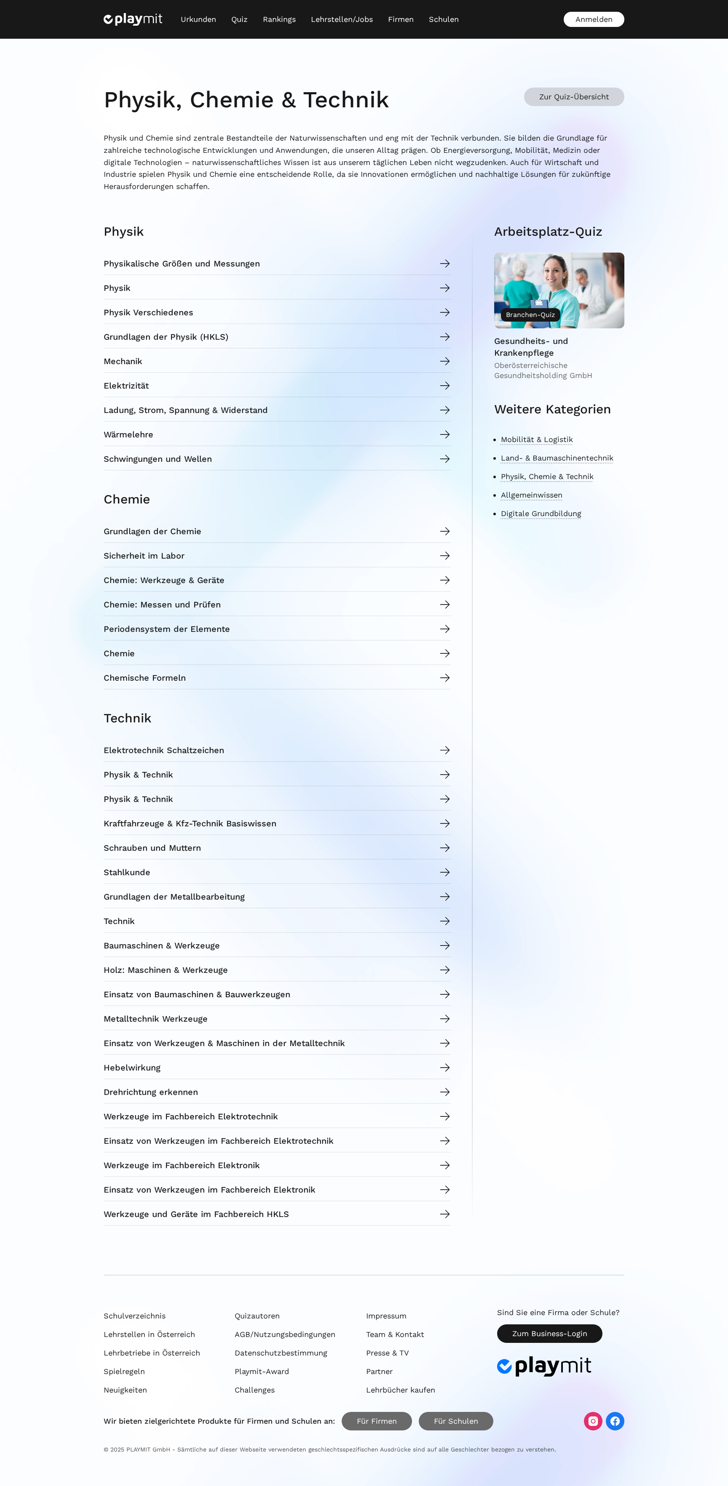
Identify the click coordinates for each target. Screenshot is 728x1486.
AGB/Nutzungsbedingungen (285, 1334)
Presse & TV (387, 1352)
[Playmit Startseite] (132, 19)
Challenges (255, 1389)
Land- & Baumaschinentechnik (557, 457)
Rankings (279, 19)
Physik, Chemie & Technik (547, 476)
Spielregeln (124, 1371)
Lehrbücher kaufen (400, 1389)
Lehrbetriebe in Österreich (152, 1352)
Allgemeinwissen (531, 494)
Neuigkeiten (125, 1389)
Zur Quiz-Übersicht (574, 96)
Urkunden (198, 19)
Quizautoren (257, 1315)
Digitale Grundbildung (541, 513)
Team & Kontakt (395, 1334)
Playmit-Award (262, 1371)
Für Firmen (377, 1421)
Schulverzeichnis (135, 1315)
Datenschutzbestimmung (281, 1352)
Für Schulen (456, 1421)
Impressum (386, 1315)
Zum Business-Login (549, 1333)
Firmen (401, 19)
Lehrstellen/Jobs (342, 19)
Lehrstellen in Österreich (149, 1334)
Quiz (239, 19)
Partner (379, 1371)
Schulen (444, 19)
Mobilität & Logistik (537, 439)
